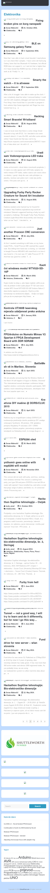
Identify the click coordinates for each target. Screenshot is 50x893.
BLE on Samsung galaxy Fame (22, 44)
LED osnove (12, 867)
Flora (32, 551)
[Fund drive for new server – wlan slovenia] (20, 638)
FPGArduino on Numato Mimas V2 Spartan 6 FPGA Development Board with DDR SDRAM (25, 337)
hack (21, 866)
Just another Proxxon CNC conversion (24, 230)
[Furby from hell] (10, 580)
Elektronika (10, 31)
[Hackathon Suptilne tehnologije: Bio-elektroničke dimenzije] (24, 680)
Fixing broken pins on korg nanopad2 (23, 22)
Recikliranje (8, 875)
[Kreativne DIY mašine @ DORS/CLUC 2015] (21, 398)
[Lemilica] (7, 2)
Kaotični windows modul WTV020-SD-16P (25, 268)
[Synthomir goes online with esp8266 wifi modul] (22, 457)
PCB (11, 870)
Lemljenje (19, 867)
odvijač (39, 867)
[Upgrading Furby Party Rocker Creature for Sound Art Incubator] (24, 187)
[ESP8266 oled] (10, 438)
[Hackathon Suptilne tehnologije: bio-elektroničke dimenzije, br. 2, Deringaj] (24, 533)
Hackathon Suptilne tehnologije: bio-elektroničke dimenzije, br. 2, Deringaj (24, 541)
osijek (43, 867)
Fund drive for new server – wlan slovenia (24, 642)
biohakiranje (23, 862)
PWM (25, 873)
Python (30, 873)
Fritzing (17, 866)
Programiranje (10, 872)
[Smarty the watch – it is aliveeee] (17, 78)
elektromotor (26, 864)
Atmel (33, 858)
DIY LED (11, 864)
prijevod (26, 870)
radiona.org (36, 873)
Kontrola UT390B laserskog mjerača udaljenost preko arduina (24, 309)
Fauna (26, 551)
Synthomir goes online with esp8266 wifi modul (24, 462)
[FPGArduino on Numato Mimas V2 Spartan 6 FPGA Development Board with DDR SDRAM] (24, 329)
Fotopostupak (9, 866)
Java (40, 866)
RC (41, 873)
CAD (34, 862)
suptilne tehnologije (30, 875)
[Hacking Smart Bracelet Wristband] (18, 114)
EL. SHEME (18, 864)
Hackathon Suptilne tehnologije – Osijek (25, 500)
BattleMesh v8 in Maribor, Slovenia (24, 364)
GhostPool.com (24, 889)
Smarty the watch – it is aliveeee (25, 81)
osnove (6, 870)
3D (5, 858)
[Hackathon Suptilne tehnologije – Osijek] (20, 497)
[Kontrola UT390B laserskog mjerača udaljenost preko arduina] (24, 303)
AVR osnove (15, 862)
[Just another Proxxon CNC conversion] (19, 227)
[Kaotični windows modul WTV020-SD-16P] (20, 263)
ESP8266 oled (27, 439)
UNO (14, 878)
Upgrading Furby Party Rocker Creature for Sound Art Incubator (24, 193)
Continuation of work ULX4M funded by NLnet (20, 828)
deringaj (6, 864)
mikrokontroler (31, 867)
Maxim (25, 867)
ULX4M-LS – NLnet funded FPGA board (18, 824)
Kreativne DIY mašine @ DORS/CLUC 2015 (24, 403)
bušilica (29, 862)
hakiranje (35, 866)
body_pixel (10, 506)
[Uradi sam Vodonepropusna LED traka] (19, 151)
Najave (11, 553)
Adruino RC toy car (12, 858)
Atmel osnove (40, 858)
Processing (36, 870)
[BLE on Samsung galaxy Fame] (16, 42)
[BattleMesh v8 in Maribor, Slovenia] (18, 361)
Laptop (6, 867)
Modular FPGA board (11, 832)
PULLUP (20, 873)
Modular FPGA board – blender (15, 836)
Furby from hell (29, 582)
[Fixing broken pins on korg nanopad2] (18, 19)
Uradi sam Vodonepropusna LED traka (23, 154)
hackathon (28, 866)
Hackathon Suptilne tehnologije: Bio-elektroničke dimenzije (23, 686)
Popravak (17, 870)
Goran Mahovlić (12, 28)
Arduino (9, 278)
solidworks (18, 875)
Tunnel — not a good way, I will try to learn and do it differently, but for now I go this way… (23, 616)
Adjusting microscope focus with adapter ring (19, 840)
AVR (7, 861)
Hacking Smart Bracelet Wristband (24, 117)
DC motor (40, 862)
